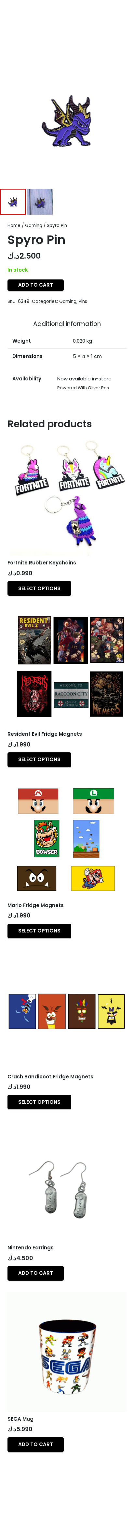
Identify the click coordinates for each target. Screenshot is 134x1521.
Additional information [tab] (67, 324)
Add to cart (35, 284)
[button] (35, 1273)
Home (13, 225)
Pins (83, 301)
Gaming (33, 225)
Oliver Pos (98, 388)
